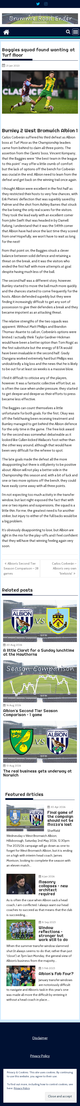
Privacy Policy (40, 1056)
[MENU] (75, 32)
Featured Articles (24, 794)
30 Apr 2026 (58, 807)
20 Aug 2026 (14, 644)
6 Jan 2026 (48, 876)
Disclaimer (40, 1038)
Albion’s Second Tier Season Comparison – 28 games (21, 568)
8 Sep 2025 (49, 922)
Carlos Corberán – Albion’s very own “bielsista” (64, 568)
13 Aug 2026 (13, 765)
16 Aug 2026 (13, 705)
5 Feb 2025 (48, 968)
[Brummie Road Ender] (40, 24)
